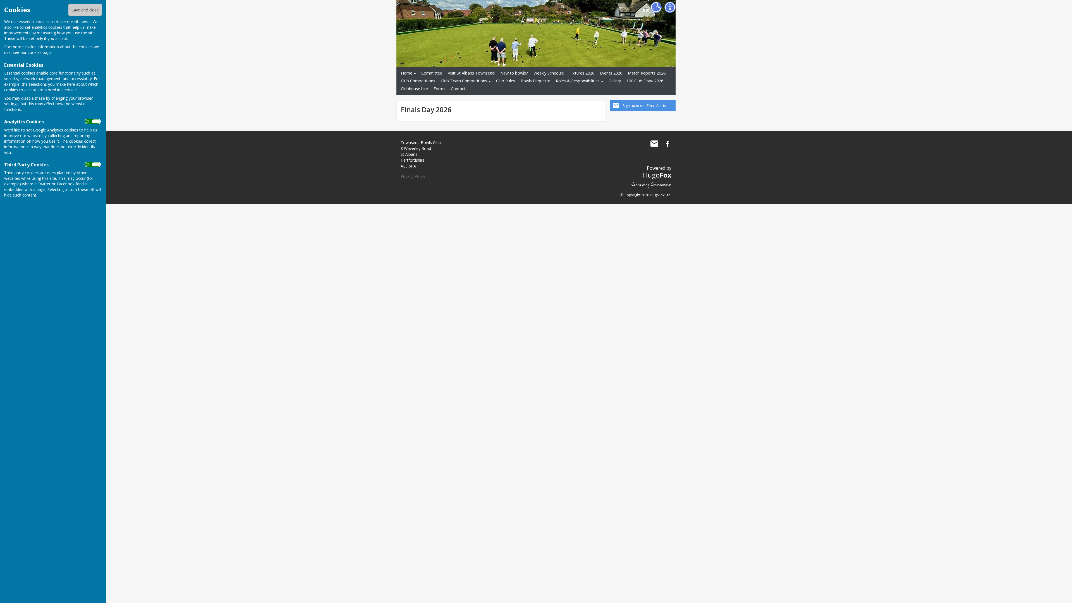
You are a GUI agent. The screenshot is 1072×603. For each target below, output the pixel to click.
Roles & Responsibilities (578, 80)
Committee (431, 73)
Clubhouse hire (414, 88)
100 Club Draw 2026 (644, 80)
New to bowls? (514, 73)
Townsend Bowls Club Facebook (667, 144)
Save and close (85, 10)
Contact (458, 88)
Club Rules (505, 80)
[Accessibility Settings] (670, 7)
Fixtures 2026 (582, 73)
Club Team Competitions (464, 80)
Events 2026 (611, 73)
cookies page (40, 52)
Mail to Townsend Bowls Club (654, 144)
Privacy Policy (413, 176)
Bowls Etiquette (535, 80)
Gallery (615, 80)
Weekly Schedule (548, 73)
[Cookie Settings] (656, 7)
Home (406, 73)
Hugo (657, 175)
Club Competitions (418, 80)
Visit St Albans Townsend (471, 73)
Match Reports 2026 (647, 73)
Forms (439, 88)
